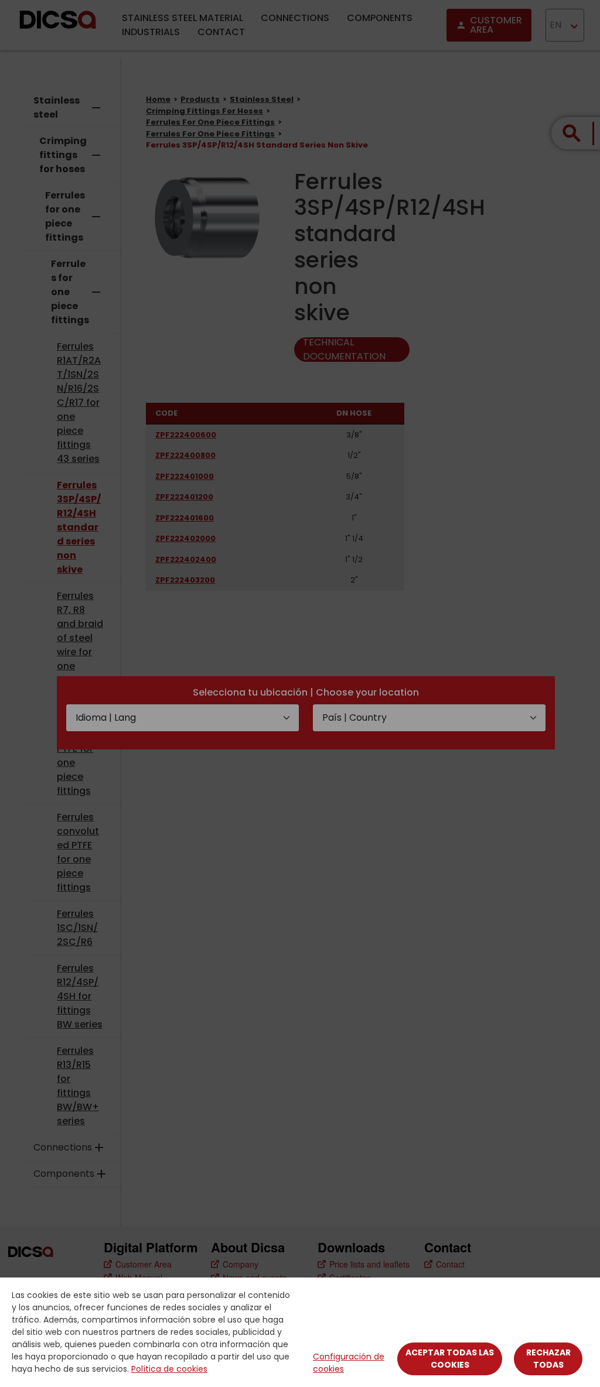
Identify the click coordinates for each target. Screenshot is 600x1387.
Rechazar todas (548, 1359)
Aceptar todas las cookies (449, 1359)
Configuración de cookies (348, 1363)
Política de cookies (169, 1369)
